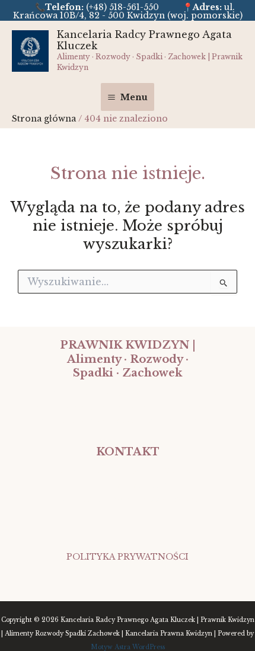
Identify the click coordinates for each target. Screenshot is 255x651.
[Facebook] (127, 577)
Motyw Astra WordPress (128, 647)
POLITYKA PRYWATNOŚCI (127, 556)
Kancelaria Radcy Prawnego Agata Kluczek (144, 40)
